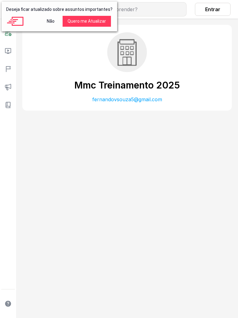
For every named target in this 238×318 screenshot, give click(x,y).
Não (51, 21)
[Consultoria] (8, 33)
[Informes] (8, 87)
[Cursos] (8, 51)
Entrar (212, 9)
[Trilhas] (8, 69)
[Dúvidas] (8, 304)
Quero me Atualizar (87, 21)
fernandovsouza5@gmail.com (127, 99)
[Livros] (8, 105)
